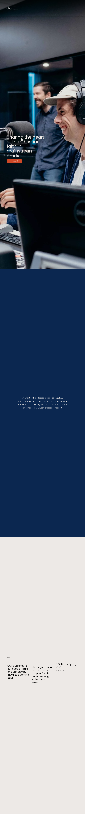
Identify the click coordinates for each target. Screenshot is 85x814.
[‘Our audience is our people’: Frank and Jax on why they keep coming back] (18, 661)
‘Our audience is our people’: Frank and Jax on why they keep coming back (18, 672)
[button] (75, 657)
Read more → (11, 681)
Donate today (14, 161)
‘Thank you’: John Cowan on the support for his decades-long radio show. (42, 673)
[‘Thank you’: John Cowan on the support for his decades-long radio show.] (43, 662)
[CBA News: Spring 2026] (67, 660)
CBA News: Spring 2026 (66, 665)
